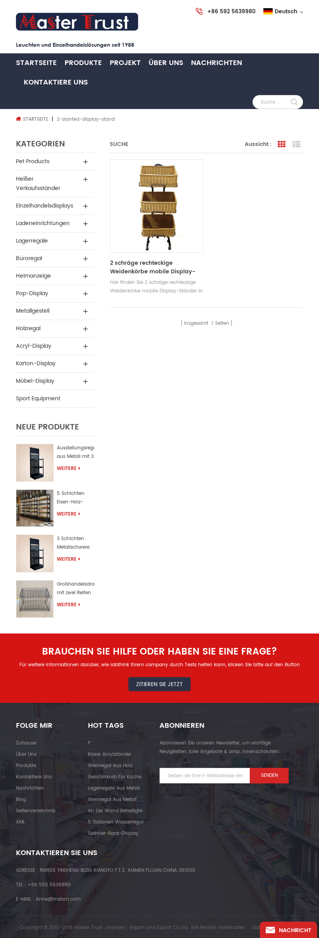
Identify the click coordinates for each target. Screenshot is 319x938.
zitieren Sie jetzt (159, 684)
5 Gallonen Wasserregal (116, 822)
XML (20, 822)
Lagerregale (32, 240)
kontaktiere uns (56, 82)
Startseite (36, 63)
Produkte (83, 63)
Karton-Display (36, 363)
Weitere (67, 468)
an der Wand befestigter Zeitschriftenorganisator (116, 811)
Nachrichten (216, 63)
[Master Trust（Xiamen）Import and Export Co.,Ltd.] (77, 22)
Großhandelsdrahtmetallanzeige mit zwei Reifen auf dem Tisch (76, 590)
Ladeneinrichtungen (43, 223)
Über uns (166, 63)
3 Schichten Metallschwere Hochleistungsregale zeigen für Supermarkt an (76, 544)
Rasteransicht (281, 144)
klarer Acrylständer (109, 754)
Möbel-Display (35, 381)
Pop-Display (32, 293)
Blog (21, 799)
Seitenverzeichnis (35, 811)
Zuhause (26, 743)
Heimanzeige (33, 275)
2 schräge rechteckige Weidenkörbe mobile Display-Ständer (152, 267)
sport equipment (38, 398)
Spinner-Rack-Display (113, 833)
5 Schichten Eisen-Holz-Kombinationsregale (76, 499)
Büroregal (29, 258)
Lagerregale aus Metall (114, 788)
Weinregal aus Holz (110, 765)
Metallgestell (32, 310)
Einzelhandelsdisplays (44, 205)
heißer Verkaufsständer (38, 183)
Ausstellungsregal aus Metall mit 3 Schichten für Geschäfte (76, 453)
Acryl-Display (33, 345)
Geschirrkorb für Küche (114, 777)
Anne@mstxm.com (58, 899)
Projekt (125, 63)
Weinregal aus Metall (112, 799)
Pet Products (32, 161)
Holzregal (28, 328)
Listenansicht (296, 144)
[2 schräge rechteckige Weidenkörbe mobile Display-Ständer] (156, 206)
